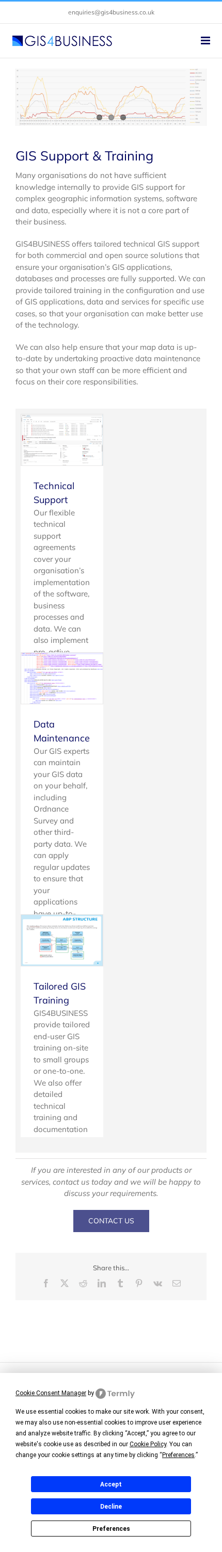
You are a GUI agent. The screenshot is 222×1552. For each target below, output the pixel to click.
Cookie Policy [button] (148, 1444)
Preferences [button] (178, 1455)
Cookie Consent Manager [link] (50, 1393)
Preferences (111, 1528)
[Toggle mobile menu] (206, 40)
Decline (111, 1506)
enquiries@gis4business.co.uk (111, 12)
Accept (111, 1484)
